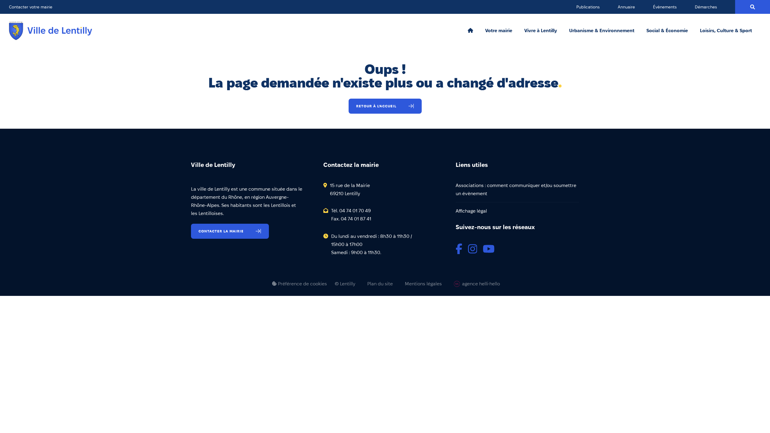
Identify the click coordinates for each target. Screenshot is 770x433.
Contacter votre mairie (30, 7)
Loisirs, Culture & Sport (726, 30)
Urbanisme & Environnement (601, 30)
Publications (588, 7)
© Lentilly (345, 283)
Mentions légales (423, 283)
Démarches (706, 7)
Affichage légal (471, 210)
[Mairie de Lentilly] (50, 30)
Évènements (665, 7)
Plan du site (380, 283)
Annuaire (626, 7)
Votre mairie (498, 30)
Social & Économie (667, 30)
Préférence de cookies (302, 283)
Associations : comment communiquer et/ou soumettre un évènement (516, 189)
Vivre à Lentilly (540, 30)
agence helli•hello (481, 283)
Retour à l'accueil (376, 106)
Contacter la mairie (221, 231)
